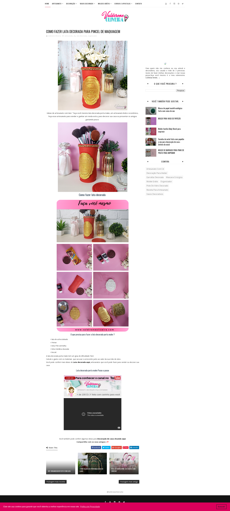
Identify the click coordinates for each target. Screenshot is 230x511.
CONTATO (138, 3)
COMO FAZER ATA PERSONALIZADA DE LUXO (91, 469)
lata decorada (82, 36)
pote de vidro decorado (157, 185)
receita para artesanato (157, 190)
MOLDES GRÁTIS (104, 3)
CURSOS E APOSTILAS (122, 3)
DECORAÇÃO (70, 3)
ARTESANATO (56, 3)
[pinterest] (178, 3)
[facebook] (170, 3)
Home (47, 3)
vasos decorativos (155, 194)
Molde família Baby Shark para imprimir (169, 130)
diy (75, 36)
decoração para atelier (157, 173)
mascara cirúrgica (174, 177)
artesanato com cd (155, 169)
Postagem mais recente (55, 482)
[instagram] (174, 3)
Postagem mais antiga (129, 482)
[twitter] (182, 3)
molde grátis (152, 181)
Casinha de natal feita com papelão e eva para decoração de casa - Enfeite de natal (171, 142)
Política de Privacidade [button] (90, 507)
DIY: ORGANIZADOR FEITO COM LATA (59, 471)
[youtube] (166, 3)
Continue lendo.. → (153, 77)
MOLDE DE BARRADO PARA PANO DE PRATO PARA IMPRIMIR (171, 151)
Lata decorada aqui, (81, 362)
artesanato (69, 36)
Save (126, 447)
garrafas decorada (155, 177)
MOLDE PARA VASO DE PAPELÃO (169, 118)
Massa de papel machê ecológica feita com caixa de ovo (170, 109)
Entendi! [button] (221, 507)
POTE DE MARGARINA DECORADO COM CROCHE (123, 469)
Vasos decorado (86, 3)
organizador (92, 36)
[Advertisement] (165, 45)
